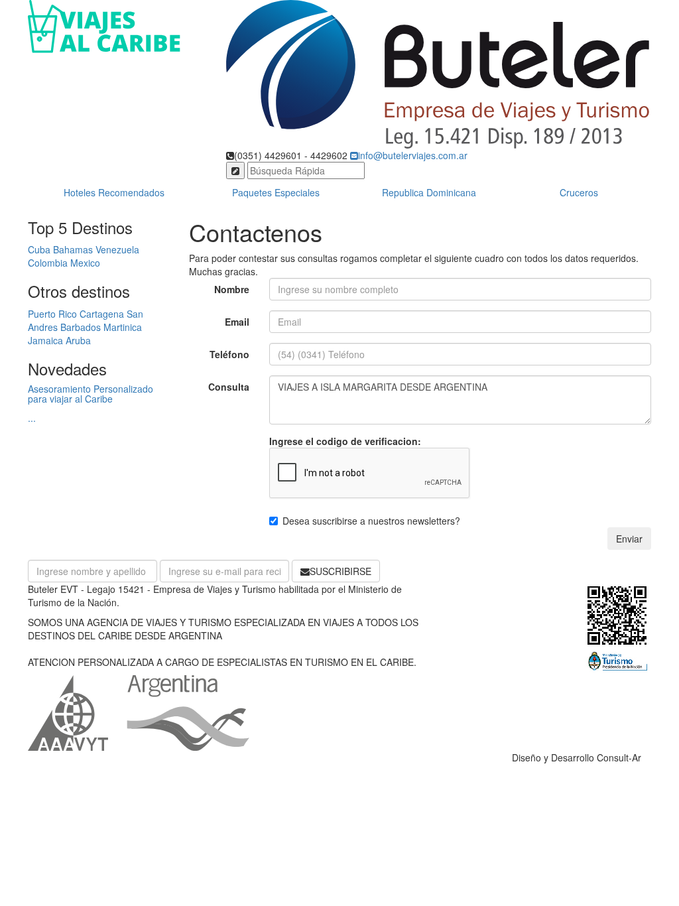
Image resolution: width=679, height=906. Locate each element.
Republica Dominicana (429, 192)
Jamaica (45, 340)
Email (237, 321)
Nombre (231, 289)
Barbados (80, 327)
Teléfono (229, 354)
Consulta (228, 386)
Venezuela (117, 249)
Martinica (122, 327)
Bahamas (73, 249)
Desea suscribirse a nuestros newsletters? (371, 520)
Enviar (629, 538)
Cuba (39, 249)
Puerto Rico (52, 313)
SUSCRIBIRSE (340, 571)
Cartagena (102, 313)
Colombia (48, 262)
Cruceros (579, 192)
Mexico (85, 262)
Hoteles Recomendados (114, 192)
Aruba (78, 340)
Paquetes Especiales (276, 192)
